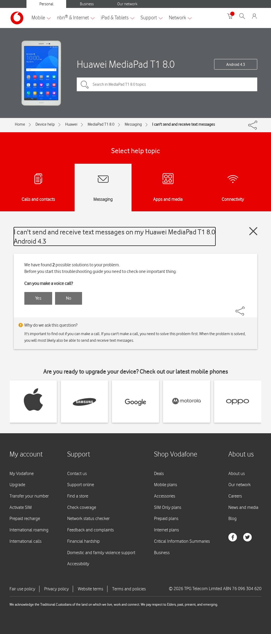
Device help (45, 124)
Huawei (71, 124)
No (68, 298)
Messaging (133, 124)
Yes (38, 298)
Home (20, 124)
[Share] (246, 308)
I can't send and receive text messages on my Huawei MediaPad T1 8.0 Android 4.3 (114, 236)
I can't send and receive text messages (183, 124)
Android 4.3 (235, 64)
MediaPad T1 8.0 (101, 124)
